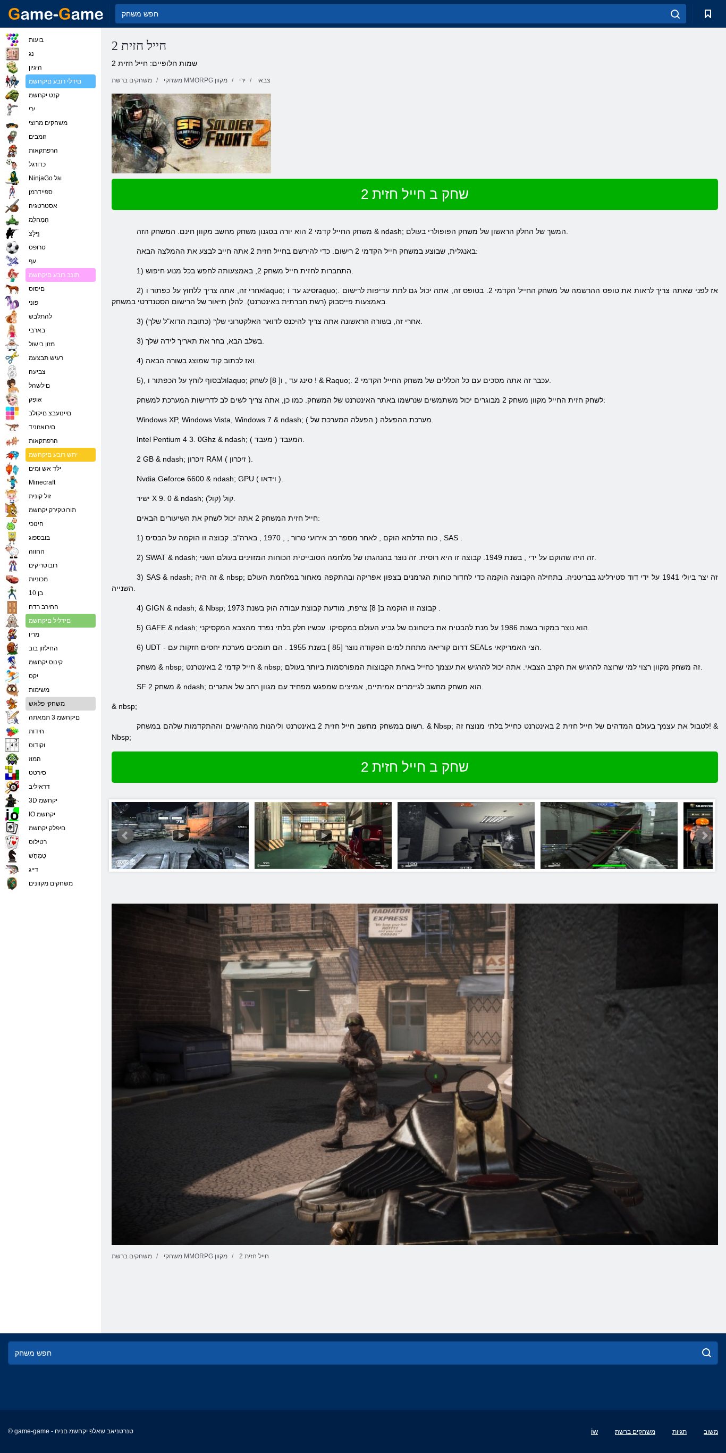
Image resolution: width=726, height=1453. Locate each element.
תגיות (679, 1431)
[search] (675, 14)
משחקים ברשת (635, 1431)
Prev (125, 835)
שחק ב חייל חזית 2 (415, 194)
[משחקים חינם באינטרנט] (56, 14)
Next (704, 835)
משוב (711, 1431)
